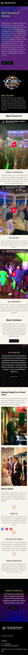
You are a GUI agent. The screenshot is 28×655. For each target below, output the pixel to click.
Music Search (14, 340)
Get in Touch (14, 608)
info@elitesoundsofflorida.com (11, 645)
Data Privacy (20, 649)
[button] (26, 3)
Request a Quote (7, 62)
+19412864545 (7, 643)
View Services (14, 376)
